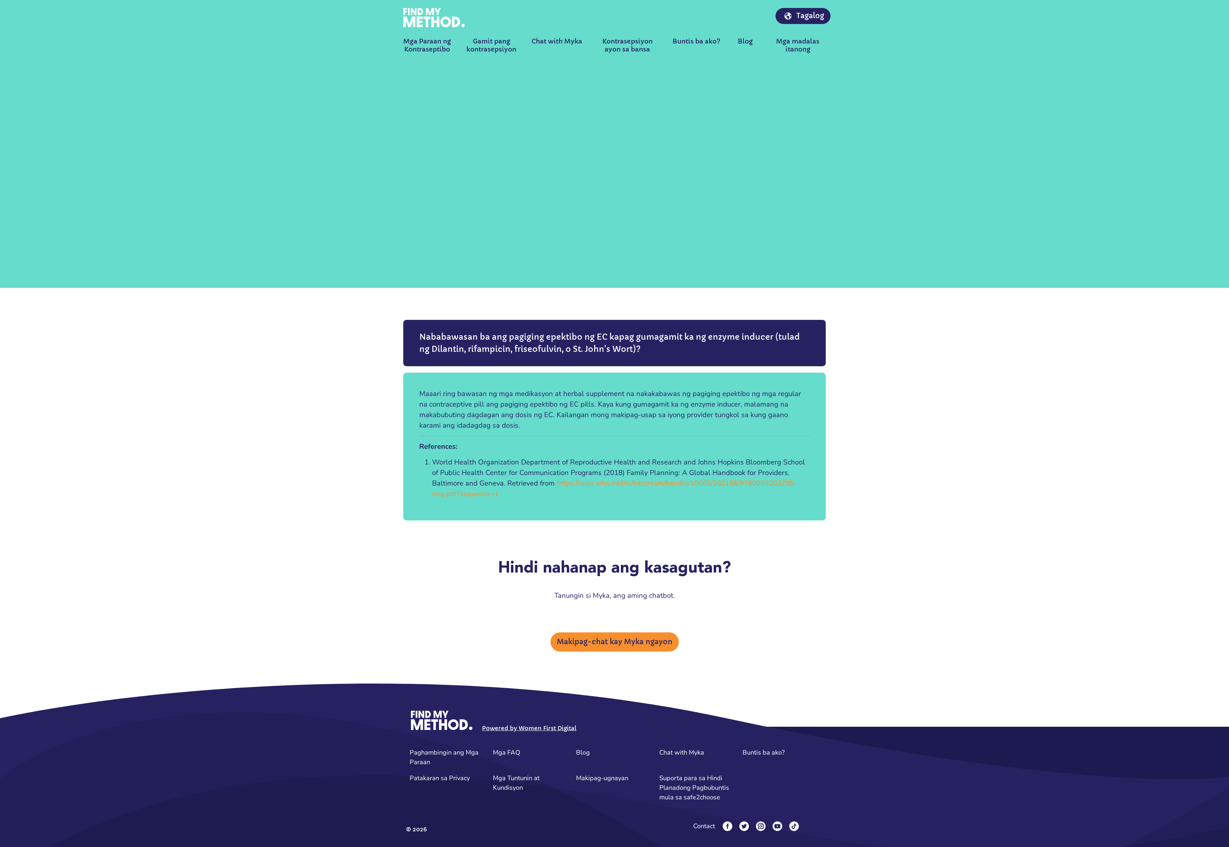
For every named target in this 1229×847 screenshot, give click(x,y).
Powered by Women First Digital (529, 728)
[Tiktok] (794, 826)
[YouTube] (777, 826)
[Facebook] (727, 826)
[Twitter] (744, 826)
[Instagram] (761, 826)
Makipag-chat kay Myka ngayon (614, 641)
